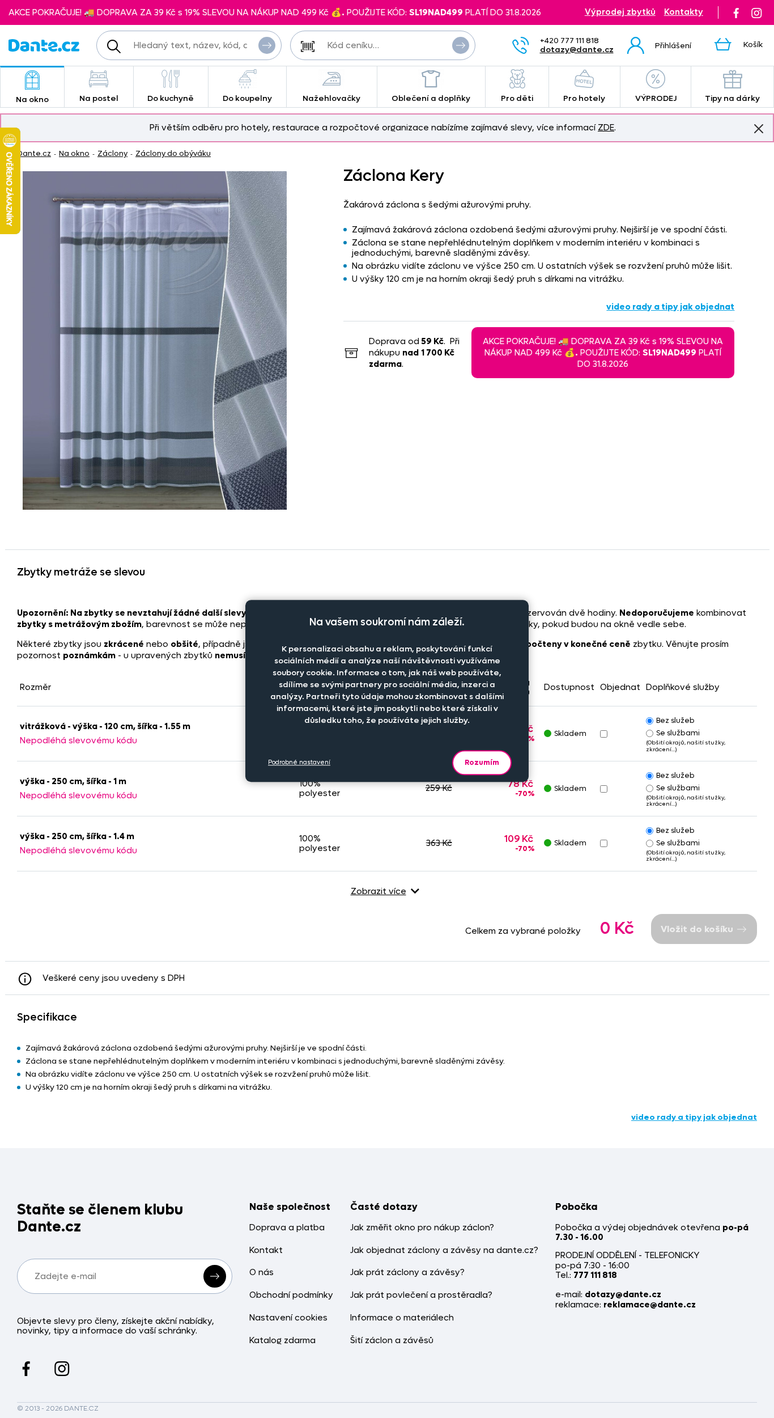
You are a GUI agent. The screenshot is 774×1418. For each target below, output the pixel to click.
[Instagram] (756, 12)
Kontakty (683, 12)
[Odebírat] (214, 1276)
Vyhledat (266, 45)
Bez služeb (675, 720)
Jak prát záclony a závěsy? (407, 1272)
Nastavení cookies (288, 1318)
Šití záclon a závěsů (391, 1340)
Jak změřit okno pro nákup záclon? (422, 1228)
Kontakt (266, 1250)
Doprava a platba (287, 1228)
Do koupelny (247, 98)
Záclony (112, 153)
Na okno (32, 99)
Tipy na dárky (732, 98)
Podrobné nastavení (299, 762)
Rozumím (482, 762)
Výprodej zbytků (620, 12)
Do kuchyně (170, 98)
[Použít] (460, 45)
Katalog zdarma (282, 1340)
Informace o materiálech (402, 1318)
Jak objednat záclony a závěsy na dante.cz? (444, 1250)
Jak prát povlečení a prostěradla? (421, 1295)
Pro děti (517, 98)
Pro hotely (584, 98)
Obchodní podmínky (291, 1295)
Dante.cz (34, 153)
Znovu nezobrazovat (758, 128)
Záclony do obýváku (173, 153)
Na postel (98, 98)
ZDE (606, 127)
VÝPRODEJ (656, 98)
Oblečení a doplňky (431, 98)
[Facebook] (736, 12)
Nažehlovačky (331, 98)
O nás (261, 1272)
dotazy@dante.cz (577, 49)
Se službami (678, 733)
